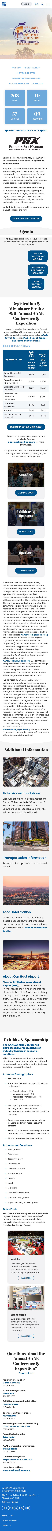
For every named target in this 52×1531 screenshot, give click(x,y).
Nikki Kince (8, 1393)
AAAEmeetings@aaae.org (34, 634)
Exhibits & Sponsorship (26, 78)
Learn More (26, 531)
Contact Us (6, 1525)
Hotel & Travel (26, 72)
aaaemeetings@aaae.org (21, 442)
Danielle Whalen (11, 1382)
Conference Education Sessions (37, 270)
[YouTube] (27, 1508)
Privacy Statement (9, 1520)
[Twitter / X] (21, 1508)
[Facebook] (4, 1508)
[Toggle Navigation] (48, 4)
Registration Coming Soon (26, 427)
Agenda (16, 67)
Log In (27, 4)
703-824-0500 (11, 1502)
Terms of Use (7, 1515)
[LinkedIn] (16, 1508)
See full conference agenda (37, 256)
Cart (36, 4)
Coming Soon (26, 492)
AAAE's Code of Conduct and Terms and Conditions (30, 339)
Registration (32, 67)
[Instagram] (10, 1508)
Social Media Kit (19, 83)
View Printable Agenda (36, 284)
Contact (37, 83)
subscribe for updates (26, 218)
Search (42, 4)
